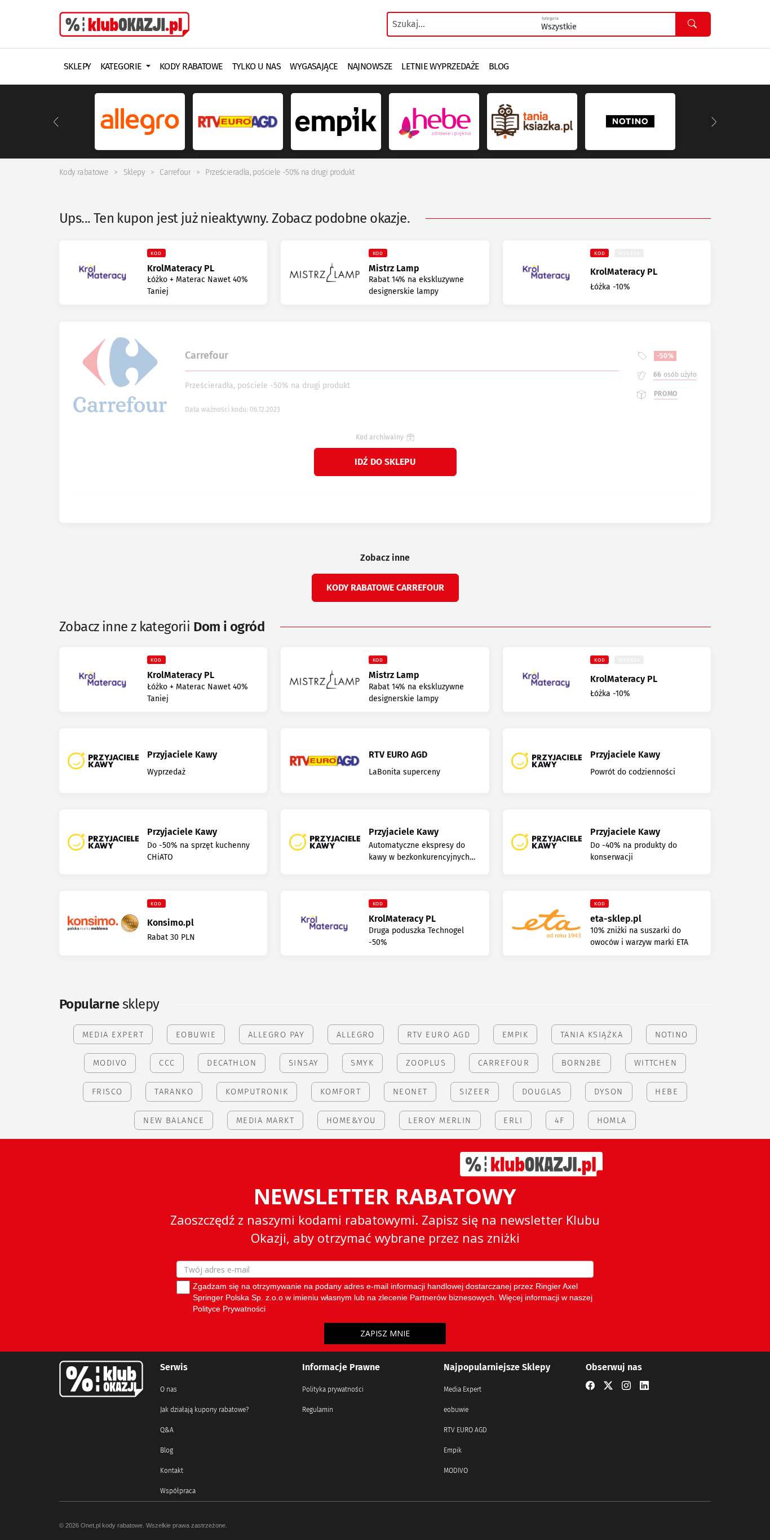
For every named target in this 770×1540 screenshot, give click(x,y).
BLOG (499, 66)
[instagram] (626, 1386)
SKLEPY (77, 66)
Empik (453, 1450)
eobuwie (456, 1410)
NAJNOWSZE (370, 66)
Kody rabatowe (83, 172)
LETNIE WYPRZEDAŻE (440, 66)
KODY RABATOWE (191, 66)
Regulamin (317, 1410)
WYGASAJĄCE (314, 66)
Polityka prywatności (333, 1389)
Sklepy (134, 172)
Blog (166, 1450)
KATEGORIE (122, 66)
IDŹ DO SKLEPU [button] (385, 461)
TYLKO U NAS (256, 66)
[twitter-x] (608, 1386)
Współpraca (178, 1491)
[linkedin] (644, 1386)
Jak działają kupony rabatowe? (204, 1410)
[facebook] (590, 1386)
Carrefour (175, 172)
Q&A (167, 1430)
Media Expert (462, 1389)
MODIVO (456, 1471)
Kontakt (171, 1471)
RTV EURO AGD (465, 1430)
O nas (168, 1389)
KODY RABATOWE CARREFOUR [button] (385, 587)
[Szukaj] (693, 24)
